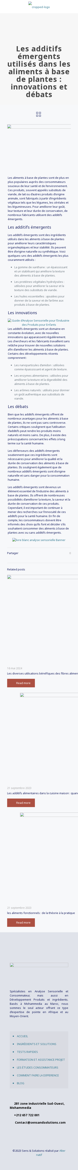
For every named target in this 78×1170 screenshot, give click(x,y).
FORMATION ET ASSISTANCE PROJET (41, 1060)
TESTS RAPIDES (27, 1052)
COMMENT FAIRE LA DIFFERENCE (38, 1075)
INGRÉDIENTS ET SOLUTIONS (36, 1044)
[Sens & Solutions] (39, 6)
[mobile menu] (72, 6)
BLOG (20, 1083)
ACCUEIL (22, 1036)
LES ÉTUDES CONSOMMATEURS (37, 1067)
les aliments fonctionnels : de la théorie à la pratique (41, 913)
